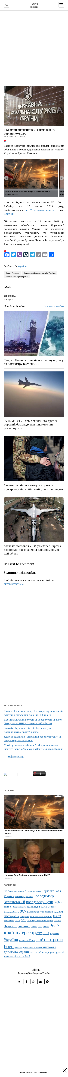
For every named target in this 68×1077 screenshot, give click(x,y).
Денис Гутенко (12, 273)
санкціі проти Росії (19, 956)
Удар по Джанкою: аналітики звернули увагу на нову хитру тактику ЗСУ (33, 362)
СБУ (39, 933)
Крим (56, 911)
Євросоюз (13, 891)
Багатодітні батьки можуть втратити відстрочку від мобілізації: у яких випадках (33, 487)
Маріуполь (24, 916)
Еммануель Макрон (11, 912)
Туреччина (54, 933)
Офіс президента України (42, 920)
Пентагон (57, 920)
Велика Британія (34, 891)
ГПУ (55, 902)
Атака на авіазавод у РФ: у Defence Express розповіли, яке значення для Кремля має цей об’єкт (32, 549)
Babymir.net (44, 1072)
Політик (34, 4)
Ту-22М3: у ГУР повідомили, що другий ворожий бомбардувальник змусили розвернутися (30, 424)
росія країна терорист (43, 952)
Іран (20, 891)
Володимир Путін (39, 902)
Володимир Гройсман (24, 897)
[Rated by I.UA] (11, 775)
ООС (29, 920)
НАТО (57, 916)
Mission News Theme (28, 1072)
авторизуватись (13, 584)
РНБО (40, 927)
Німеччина (9, 920)
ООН (23, 920)
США (46, 933)
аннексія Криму (28, 940)
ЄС (5, 891)
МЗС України (11, 916)
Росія (46, 926)
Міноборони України (41, 916)
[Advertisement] (34, 47)
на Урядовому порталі (40, 210)
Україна (22, 266)
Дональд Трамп (37, 906)
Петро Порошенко (17, 926)
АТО (25, 891)
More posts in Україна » (54, 306)
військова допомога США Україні (28, 947)
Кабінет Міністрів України (17, 277)
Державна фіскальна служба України (40, 273)
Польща (34, 926)
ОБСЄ (17, 920)
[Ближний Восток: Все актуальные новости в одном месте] (31, 174)
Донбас (52, 906)
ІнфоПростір (16, 756)
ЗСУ (23, 911)
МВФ (61, 912)
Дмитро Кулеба (19, 906)
